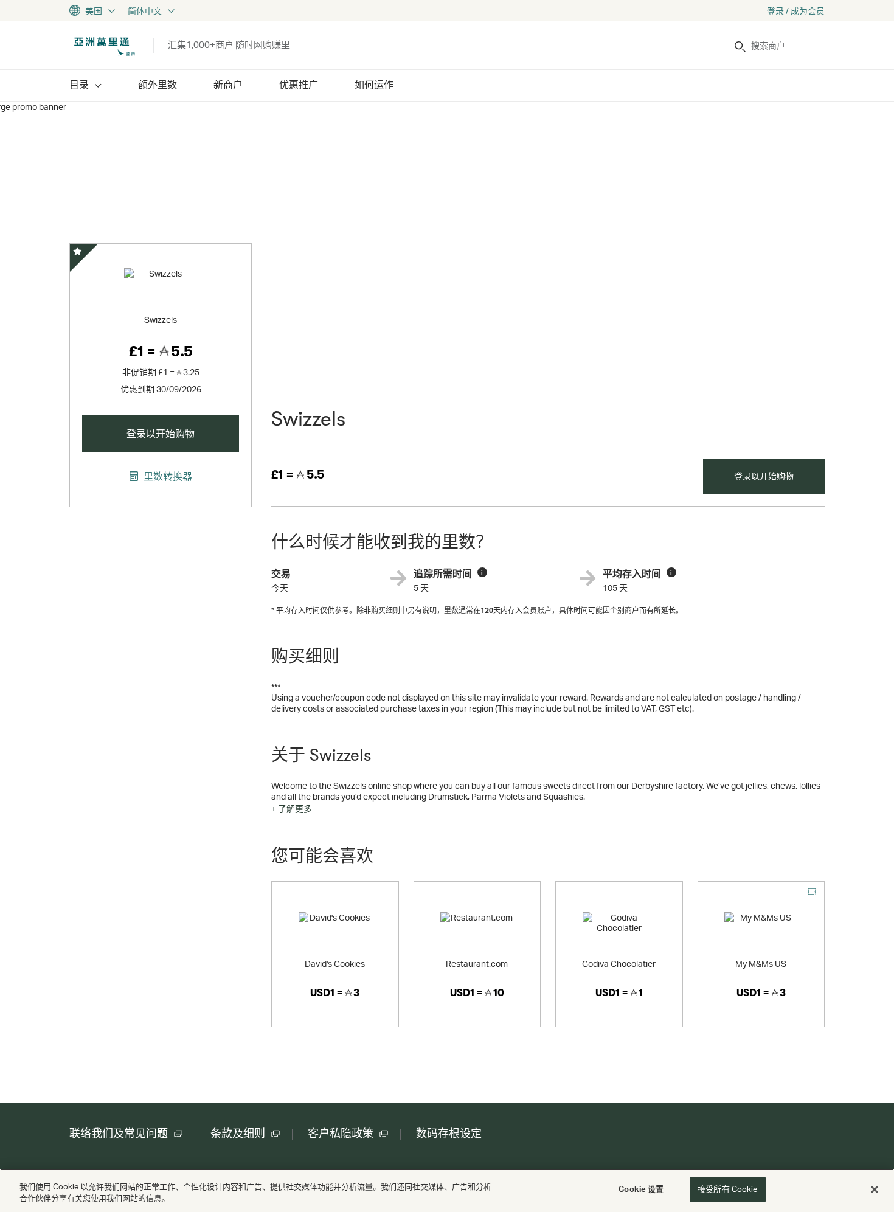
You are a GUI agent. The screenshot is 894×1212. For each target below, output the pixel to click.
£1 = (297, 475)
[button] (291, 808)
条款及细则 (237, 1133)
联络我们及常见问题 (118, 1133)
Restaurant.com (477, 963)
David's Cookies (335, 963)
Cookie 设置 (641, 1189)
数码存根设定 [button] (449, 1133)
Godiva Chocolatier (619, 963)
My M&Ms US (760, 963)
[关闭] (874, 1189)
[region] (447, 1190)
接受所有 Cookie (727, 1189)
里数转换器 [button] (166, 476)
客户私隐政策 (340, 1133)
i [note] (482, 572)
